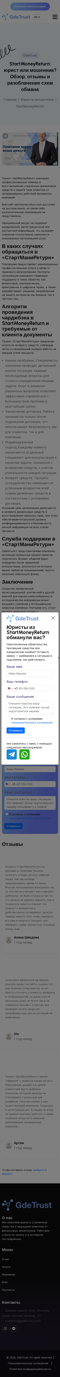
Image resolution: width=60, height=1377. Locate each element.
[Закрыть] (53, 618)
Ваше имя (14, 667)
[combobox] (12, 688)
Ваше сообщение (20, 697)
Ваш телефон (17, 682)
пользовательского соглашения (31, 722)
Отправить (16, 730)
